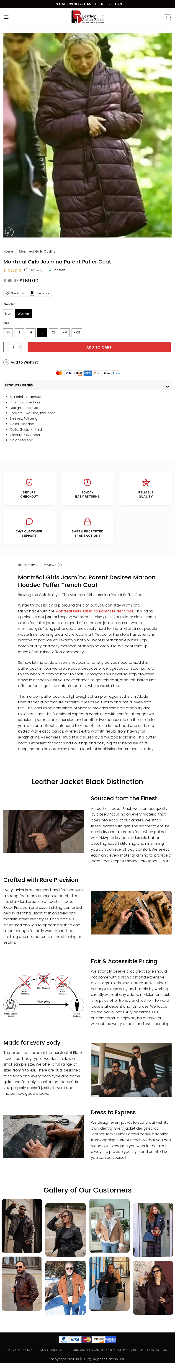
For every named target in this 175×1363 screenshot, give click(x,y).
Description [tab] (28, 565)
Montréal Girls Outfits (37, 251)
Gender (9, 304)
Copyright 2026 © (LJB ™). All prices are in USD (87, 1359)
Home (8, 251)
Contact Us (157, 1350)
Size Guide (43, 293)
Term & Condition (49, 1350)
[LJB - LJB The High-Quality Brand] (87, 17)
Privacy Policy (20, 1350)
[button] (6, 17)
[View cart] (168, 17)
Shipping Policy (131, 1350)
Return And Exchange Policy (91, 1350)
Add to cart (99, 347)
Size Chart (18, 293)
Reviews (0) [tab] (53, 565)
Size (6, 323)
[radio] (8, 314)
